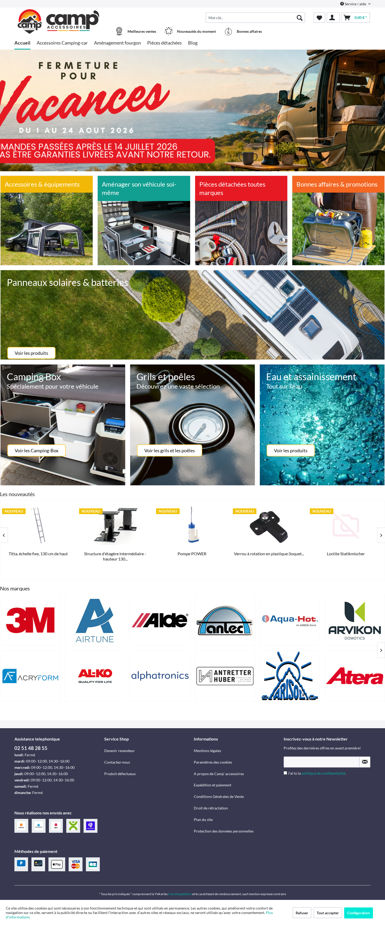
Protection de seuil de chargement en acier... (114, 556)
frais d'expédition (180, 894)
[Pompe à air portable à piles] (192, 525)
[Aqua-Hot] (290, 620)
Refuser (302, 913)
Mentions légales (207, 750)
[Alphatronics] (160, 676)
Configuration (358, 913)
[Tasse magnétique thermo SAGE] (269, 525)
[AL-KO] (95, 676)
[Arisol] (290, 676)
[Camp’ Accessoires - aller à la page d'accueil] (58, 15)
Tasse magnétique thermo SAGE (268, 553)
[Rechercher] (299, 17)
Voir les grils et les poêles (169, 450)
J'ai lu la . (317, 773)
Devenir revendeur (119, 750)
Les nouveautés (17, 494)
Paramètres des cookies (213, 762)
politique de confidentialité (323, 773)
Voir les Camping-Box (36, 450)
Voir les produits (31, 353)
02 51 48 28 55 (30, 748)
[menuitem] (255, 17)
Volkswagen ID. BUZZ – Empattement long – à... (345, 556)
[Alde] (160, 620)
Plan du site (203, 819)
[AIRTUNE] (95, 620)
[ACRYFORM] (30, 676)
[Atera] (354, 676)
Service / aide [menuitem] (355, 4)
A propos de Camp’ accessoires (219, 773)
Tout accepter (328, 913)
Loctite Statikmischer (38, 553)
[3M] (30, 620)
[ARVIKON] (354, 620)
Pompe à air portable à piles (191, 553)
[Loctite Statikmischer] (38, 525)
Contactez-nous (117, 762)
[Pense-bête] (319, 17)
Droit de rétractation (211, 808)
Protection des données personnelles (224, 831)
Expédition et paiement (212, 785)
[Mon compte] (333, 17)
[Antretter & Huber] (225, 676)
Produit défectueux (120, 773)
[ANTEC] (225, 620)
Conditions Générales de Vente (219, 796)
